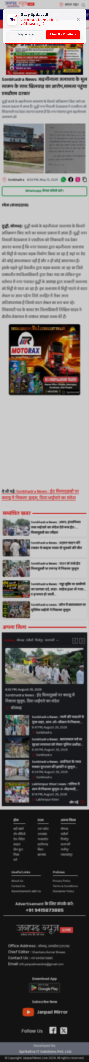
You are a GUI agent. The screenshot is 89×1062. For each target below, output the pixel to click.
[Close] (78, 19)
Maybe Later (26, 34)
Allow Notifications (63, 34)
